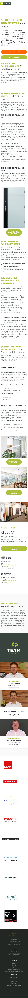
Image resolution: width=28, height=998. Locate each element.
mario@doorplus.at (14, 744)
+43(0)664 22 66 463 (14, 714)
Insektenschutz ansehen (14, 462)
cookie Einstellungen (14, 985)
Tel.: (7, 566)
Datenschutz (14, 981)
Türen (14, 963)
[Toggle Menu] (26, 3)
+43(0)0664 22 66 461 (14, 743)
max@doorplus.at (14, 687)
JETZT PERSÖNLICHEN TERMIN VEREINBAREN (14, 548)
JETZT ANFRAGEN (14, 57)
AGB (14, 979)
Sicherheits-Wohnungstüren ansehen (14, 232)
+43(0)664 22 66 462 (14, 685)
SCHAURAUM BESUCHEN (14, 51)
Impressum (14, 977)
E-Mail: (8, 565)
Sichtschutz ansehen (14, 492)
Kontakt (14, 983)
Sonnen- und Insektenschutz (14, 971)
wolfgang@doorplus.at (14, 715)
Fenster (14, 965)
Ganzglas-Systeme (14, 969)
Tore (14, 967)
